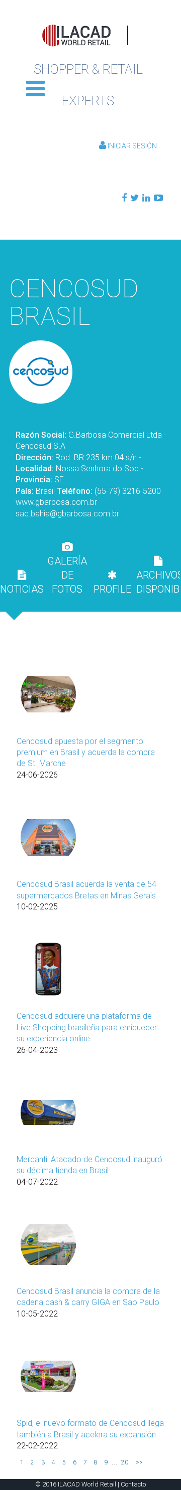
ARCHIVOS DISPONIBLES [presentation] (157, 582)
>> (139, 1462)
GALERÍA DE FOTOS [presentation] (67, 575)
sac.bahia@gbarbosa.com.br (67, 513)
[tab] (21, 582)
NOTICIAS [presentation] (21, 589)
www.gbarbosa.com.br (56, 502)
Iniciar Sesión (131, 146)
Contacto (133, 1484)
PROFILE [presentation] (112, 589)
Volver (90, 254)
